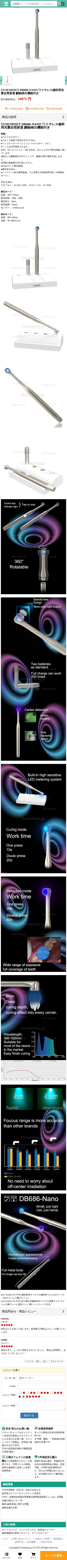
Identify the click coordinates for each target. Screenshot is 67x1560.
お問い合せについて (21, 1538)
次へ (45, 1361)
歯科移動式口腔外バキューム (16, 1533)
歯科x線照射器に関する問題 (15, 1504)
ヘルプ (5, 1538)
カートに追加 (53, 1555)
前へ (38, 1361)
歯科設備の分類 (9, 1507)
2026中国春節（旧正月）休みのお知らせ (21, 1490)
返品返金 (57, 1538)
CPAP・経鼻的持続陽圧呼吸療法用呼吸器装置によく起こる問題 (32, 1497)
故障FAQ (19, 1542)
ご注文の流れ (45, 1542)
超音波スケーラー (46, 1530)
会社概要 (31, 1542)
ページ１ (29, 1361)
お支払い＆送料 (42, 1538)
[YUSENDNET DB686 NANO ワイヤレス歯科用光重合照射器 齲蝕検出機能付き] (33, 41)
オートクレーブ (9, 1530)
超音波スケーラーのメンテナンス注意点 (21, 1493)
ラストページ (56, 1361)
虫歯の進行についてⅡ (12, 1500)
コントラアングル (27, 1530)
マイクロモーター (40, 1533)
